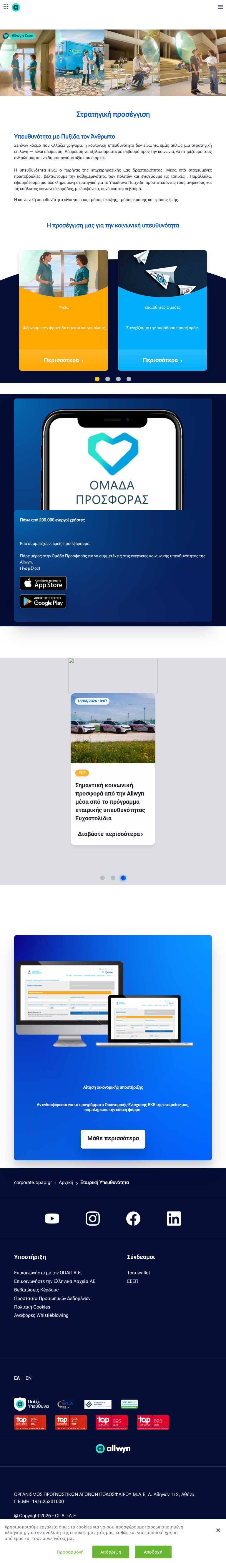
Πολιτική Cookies (32, 1307)
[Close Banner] (218, 1530)
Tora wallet (138, 1272)
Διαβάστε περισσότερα (94, 795)
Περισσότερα (61, 360)
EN (28, 1378)
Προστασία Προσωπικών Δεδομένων (52, 1298)
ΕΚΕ (83, 712)
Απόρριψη (110, 1552)
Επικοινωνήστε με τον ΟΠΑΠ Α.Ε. (48, 1272)
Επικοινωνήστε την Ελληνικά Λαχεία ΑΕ (54, 1281)
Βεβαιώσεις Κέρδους (36, 1290)
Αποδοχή (153, 1552)
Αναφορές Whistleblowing (41, 1315)
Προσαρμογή (70, 1552)
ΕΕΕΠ (132, 1281)
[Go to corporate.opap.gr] (26, 7)
